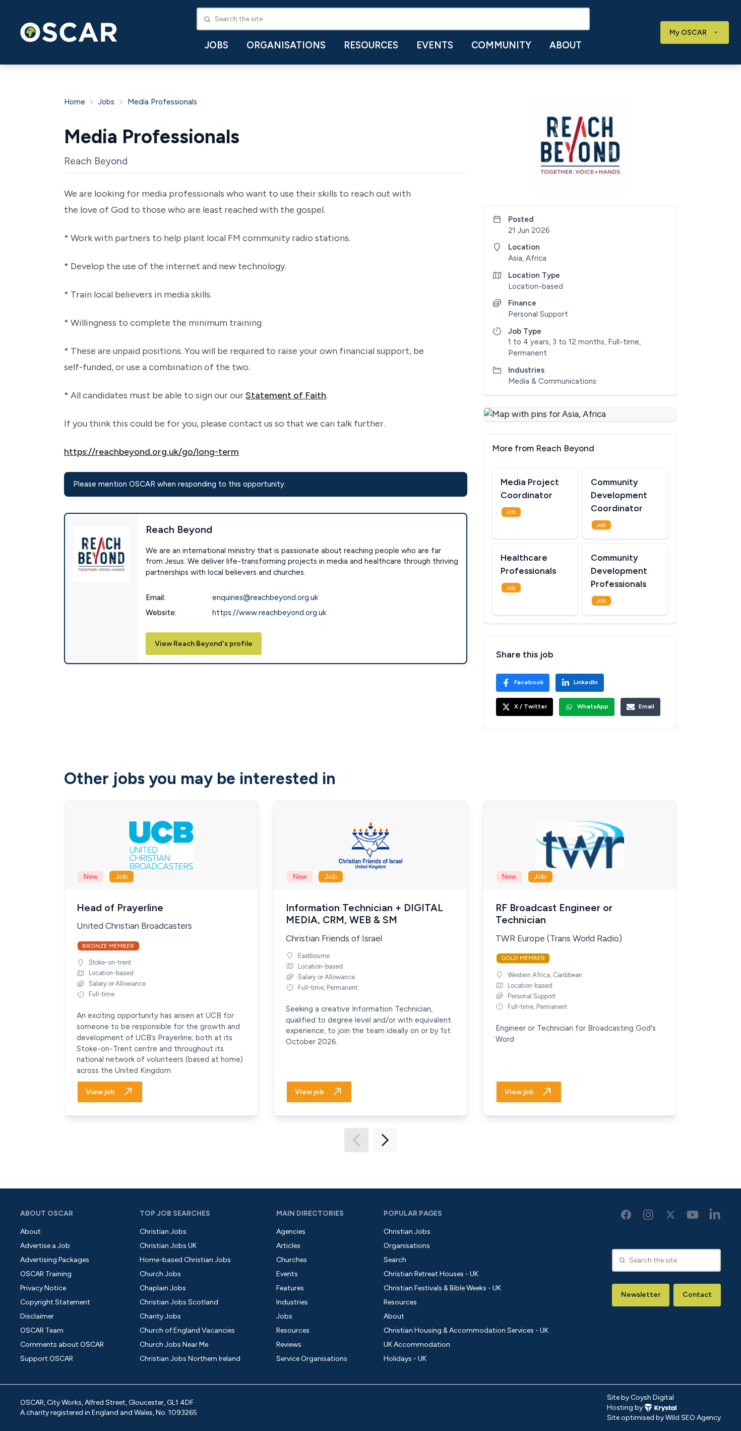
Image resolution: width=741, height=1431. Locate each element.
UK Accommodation (417, 1344)
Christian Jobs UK (168, 1245)
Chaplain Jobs (163, 1288)
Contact (697, 1294)
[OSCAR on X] (670, 1215)
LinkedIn (586, 682)
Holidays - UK (405, 1358)
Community (501, 45)
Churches (291, 1260)
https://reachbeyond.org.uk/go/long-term (151, 451)
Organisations (286, 45)
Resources (371, 45)
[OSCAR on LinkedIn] (715, 1215)
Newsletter (640, 1294)
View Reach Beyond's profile (204, 643)
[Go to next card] (385, 1140)
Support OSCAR (46, 1358)
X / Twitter (530, 706)
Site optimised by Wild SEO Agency (664, 1417)
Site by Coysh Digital (640, 1397)
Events (434, 45)
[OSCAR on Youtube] (693, 1215)
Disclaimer (37, 1316)
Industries (292, 1302)
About (565, 45)
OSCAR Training (46, 1274)
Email (646, 706)
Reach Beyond (96, 161)
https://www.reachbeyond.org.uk (269, 612)
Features (290, 1288)
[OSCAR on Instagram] (648, 1215)
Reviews (288, 1344)
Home (74, 101)
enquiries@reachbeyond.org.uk (265, 597)
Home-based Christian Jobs (185, 1260)
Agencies (290, 1231)
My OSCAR (688, 32)
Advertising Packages (54, 1260)
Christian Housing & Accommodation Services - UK (466, 1330)
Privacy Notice (43, 1288)
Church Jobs (160, 1274)
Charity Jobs (160, 1316)
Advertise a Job (45, 1245)
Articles (288, 1245)
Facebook (528, 682)
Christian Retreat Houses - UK (431, 1274)
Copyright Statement (55, 1302)
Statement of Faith (285, 395)
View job (100, 1092)
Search (395, 1260)
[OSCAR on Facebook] (626, 1215)
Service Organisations (311, 1358)
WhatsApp (592, 706)
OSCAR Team (42, 1330)
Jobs (216, 45)
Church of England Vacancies (187, 1330)
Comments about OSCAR (62, 1344)
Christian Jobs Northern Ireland (190, 1358)
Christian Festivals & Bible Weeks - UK (442, 1288)
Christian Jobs (163, 1231)
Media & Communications (552, 381)
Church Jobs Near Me (174, 1344)
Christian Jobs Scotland (179, 1302)
